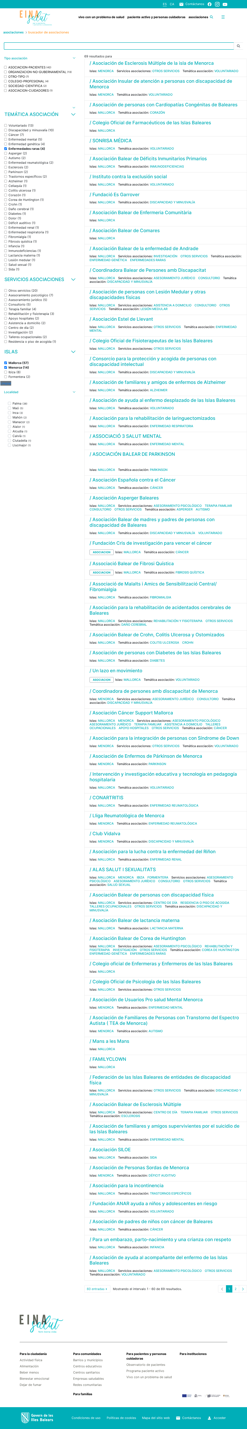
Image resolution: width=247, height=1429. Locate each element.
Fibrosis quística (190, 572)
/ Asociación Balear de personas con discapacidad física (152, 895)
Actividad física (31, 1360)
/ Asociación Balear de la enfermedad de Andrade (144, 248)
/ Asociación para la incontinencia (127, 1185)
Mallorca (106, 112)
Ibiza (140, 877)
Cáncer (156, 488)
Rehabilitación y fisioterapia (178, 621)
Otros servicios (165, 71)
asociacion (101, 552)
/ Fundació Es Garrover (115, 194)
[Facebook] (209, 4)
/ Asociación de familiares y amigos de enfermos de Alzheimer (158, 382)
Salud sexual (119, 885)
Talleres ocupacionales (110, 906)
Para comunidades (87, 1354)
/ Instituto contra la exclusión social (128, 176)
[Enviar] (238, 46)
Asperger (185, 509)
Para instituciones (193, 1354)
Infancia (157, 1247)
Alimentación (29, 1366)
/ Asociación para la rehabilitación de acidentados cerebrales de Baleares (160, 610)
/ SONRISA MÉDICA (111, 140)
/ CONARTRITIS (106, 797)
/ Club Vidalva (105, 833)
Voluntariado (226, 71)
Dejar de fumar (30, 1385)
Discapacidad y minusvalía (172, 202)
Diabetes (157, 660)
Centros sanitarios (86, 1372)
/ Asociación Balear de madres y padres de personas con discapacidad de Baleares (152, 522)
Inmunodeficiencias (167, 166)
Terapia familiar (218, 506)
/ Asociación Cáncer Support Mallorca (131, 713)
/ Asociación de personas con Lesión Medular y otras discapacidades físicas (148, 294)
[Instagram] (217, 4)
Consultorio (209, 278)
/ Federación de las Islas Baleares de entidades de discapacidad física (160, 1080)
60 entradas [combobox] (98, 1290)
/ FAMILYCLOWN (108, 1059)
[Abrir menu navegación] (223, 17)
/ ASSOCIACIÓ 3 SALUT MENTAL (126, 436)
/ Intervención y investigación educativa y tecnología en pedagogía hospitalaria (163, 776)
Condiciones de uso (86, 1418)
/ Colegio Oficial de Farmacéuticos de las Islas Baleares (150, 122)
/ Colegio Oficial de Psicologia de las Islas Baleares (145, 981)
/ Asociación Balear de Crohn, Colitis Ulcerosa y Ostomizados (157, 634)
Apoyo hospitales (134, 728)
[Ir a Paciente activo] (37, 18)
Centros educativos (87, 1366)
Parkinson (158, 470)
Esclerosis (130, 1116)
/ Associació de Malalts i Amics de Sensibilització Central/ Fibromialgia (153, 586)
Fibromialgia (160, 597)
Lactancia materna (166, 928)
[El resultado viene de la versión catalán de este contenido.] (91, 462)
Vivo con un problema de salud (149, 1377)
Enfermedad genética (108, 260)
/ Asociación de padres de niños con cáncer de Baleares (151, 1221)
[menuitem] (101, 17)
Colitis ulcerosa (164, 642)
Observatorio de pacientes (145, 1365)
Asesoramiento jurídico (174, 278)
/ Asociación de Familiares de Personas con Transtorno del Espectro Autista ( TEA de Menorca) (164, 1020)
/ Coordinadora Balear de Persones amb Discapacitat (148, 270)
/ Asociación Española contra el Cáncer (133, 480)
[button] (39, 58)
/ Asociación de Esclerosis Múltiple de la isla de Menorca (152, 63)
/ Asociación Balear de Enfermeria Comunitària (141, 212)
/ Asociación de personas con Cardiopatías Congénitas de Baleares (164, 104)
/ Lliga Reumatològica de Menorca (127, 815)
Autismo (203, 509)
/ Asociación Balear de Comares (125, 230)
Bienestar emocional (34, 1378)
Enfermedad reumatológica (174, 805)
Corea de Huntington (220, 950)
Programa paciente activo (145, 1371)
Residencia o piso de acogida (204, 903)
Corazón (157, 112)
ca (172, 4)
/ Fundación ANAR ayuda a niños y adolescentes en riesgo (153, 1203)
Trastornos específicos (170, 1193)
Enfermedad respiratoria (171, 426)
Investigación (165, 256)
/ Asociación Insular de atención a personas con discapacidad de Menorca (161, 83)
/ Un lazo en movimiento (116, 670)
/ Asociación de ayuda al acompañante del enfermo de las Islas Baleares (159, 1260)
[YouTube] (225, 4)
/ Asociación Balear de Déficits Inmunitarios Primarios (148, 158)
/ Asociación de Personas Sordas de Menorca (139, 1167)
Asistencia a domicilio (172, 305)
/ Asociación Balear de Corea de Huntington (138, 938)
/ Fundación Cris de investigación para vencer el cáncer (151, 543)
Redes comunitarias (87, 1385)
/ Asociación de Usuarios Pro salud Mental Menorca (146, 999)
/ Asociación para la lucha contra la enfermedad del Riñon (153, 851)
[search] (211, 17)
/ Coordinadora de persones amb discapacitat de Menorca (154, 691)
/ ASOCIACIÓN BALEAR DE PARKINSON (132, 454)
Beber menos (29, 1372)
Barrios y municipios (88, 1360)
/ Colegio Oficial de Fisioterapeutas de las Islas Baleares (151, 340)
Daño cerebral (134, 624)
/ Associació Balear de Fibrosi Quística (132, 563)
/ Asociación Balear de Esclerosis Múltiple (135, 1104)
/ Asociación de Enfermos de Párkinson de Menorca (146, 756)
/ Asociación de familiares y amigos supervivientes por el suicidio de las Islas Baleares (164, 1128)
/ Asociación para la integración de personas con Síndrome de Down (164, 738)
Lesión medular (153, 309)
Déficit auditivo (162, 1175)
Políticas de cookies (121, 1418)
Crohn (187, 642)
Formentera (157, 877)
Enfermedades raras (148, 260)
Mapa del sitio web (156, 1418)
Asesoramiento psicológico (178, 506)
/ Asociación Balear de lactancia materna (135, 920)
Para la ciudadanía (33, 1354)
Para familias (82, 1394)
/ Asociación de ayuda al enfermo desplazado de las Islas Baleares (162, 400)
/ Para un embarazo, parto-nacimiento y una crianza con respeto (160, 1239)
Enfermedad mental (167, 444)
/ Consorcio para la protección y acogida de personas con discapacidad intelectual (153, 361)
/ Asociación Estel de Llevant (121, 319)
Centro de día (165, 903)
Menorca (106, 71)
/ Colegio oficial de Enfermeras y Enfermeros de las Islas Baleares (161, 963)
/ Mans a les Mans (109, 1041)
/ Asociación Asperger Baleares (124, 498)
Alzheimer (158, 390)
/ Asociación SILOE (110, 1149)
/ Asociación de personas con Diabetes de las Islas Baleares (155, 652)
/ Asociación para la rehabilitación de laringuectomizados (152, 418)
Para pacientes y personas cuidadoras (146, 1356)
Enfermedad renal (166, 859)
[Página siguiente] (243, 1289)
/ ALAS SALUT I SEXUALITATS (123, 869)
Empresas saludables (88, 1378)
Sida (153, 1157)
